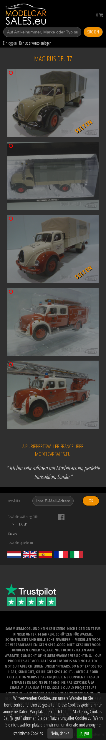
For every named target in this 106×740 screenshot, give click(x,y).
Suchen (93, 32)
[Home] (30, 14)
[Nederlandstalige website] (14, 554)
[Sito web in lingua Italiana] (76, 554)
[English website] (30, 554)
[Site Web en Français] (61, 554)
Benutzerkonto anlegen (35, 43)
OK (91, 501)
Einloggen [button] (10, 43)
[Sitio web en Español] (45, 554)
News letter (13, 500)
